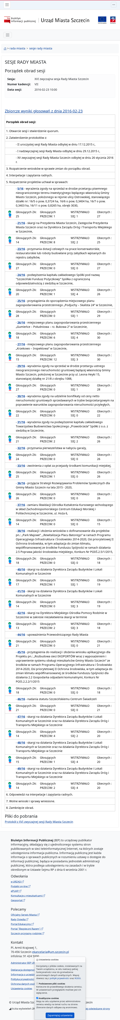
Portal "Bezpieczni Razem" (26, 928)
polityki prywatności (59, 978)
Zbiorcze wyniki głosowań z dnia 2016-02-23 (44, 111)
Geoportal (17, 900)
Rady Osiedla (18, 919)
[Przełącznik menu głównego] (7, 4)
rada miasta (17, 48)
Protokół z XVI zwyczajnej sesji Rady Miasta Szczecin (39, 822)
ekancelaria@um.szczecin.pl (50, 952)
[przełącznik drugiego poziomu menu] (8, 35)
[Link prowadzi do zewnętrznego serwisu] (113, 20)
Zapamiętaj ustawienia (60, 1015)
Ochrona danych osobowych (27, 983)
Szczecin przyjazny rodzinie (26, 933)
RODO (77, 978)
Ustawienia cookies (21, 988)
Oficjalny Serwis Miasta (24, 914)
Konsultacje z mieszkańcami (27, 895)
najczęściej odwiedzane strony (93, 1008)
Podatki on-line (19, 886)
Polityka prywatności (22, 979)
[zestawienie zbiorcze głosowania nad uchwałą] (9, 213)
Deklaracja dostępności (24, 969)
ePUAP (15, 891)
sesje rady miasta (40, 48)
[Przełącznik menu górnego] (113, 4)
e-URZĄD (16, 881)
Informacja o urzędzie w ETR (27, 974)
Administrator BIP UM (23, 962)
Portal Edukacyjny (21, 924)
